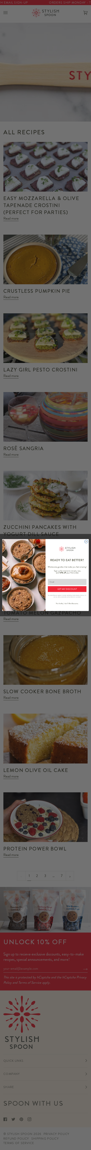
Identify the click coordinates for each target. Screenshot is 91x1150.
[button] (67, 589)
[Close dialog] (86, 541)
